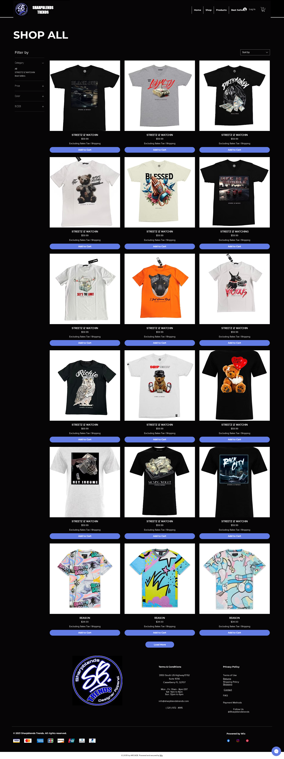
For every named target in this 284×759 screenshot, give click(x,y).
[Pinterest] (247, 740)
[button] (263, 9)
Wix (161, 755)
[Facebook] (228, 740)
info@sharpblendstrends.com (174, 701)
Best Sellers (20, 76)
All (16, 69)
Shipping (96, 143)
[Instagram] (238, 740)
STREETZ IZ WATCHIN (25, 72)
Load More (160, 644)
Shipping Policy (231, 682)
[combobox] (255, 52)
